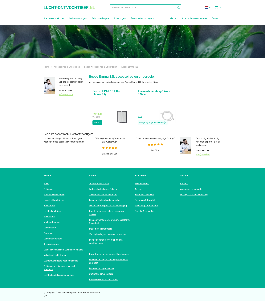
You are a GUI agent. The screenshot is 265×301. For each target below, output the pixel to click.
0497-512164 (65, 90)
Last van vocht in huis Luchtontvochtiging (63, 249)
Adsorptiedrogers (100, 18)
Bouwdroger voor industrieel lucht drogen (109, 254)
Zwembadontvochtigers (142, 18)
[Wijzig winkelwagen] (217, 7)
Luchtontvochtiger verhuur (101, 268)
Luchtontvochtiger (52, 211)
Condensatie (50, 227)
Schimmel (48, 189)
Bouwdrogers (119, 18)
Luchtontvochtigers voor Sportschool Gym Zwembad (109, 222)
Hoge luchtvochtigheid (54, 200)
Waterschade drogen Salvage (103, 189)
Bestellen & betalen (144, 194)
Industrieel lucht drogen (55, 255)
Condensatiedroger (53, 238)
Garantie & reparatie (144, 211)
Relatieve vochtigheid (54, 194)
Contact (215, 18)
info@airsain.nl (66, 94)
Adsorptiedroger (51, 244)
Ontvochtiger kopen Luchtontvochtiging (108, 205)
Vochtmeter (49, 216)
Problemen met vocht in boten (103, 279)
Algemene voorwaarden (191, 189)
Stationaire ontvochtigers (101, 274)
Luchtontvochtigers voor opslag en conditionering (106, 241)
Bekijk (97, 122)
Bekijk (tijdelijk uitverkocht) (152, 122)
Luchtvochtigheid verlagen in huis (105, 200)
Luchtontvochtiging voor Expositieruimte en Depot (108, 261)
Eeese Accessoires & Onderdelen (100, 67)
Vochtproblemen (51, 222)
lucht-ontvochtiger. (69, 7)
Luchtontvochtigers (78, 18)
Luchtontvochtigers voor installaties (61, 260)
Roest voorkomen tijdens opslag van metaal (106, 213)
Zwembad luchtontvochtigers (103, 194)
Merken (173, 18)
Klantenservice (142, 183)
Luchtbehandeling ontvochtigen (59, 275)
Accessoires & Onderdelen (194, 18)
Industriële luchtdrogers (100, 228)
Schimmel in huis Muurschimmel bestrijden (59, 268)
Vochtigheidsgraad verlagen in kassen (107, 234)
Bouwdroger (49, 205)
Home (46, 67)
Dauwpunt (48, 233)
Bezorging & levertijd (145, 200)
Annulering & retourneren (146, 205)
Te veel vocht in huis (99, 183)
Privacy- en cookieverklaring (194, 194)
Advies (138, 189)
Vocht (46, 183)
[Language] (208, 7)
